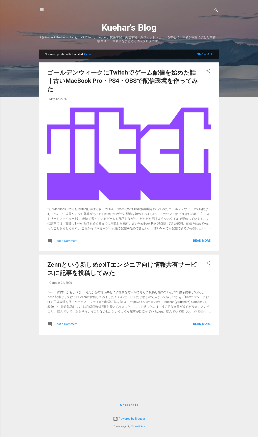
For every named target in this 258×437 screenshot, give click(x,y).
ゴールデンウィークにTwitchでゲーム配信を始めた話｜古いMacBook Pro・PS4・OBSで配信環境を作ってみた (122, 80)
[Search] (216, 11)
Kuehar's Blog (129, 27)
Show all (205, 54)
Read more (202, 240)
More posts (129, 405)
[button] (208, 71)
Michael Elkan (138, 426)
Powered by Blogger (131, 418)
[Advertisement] (129, 366)
